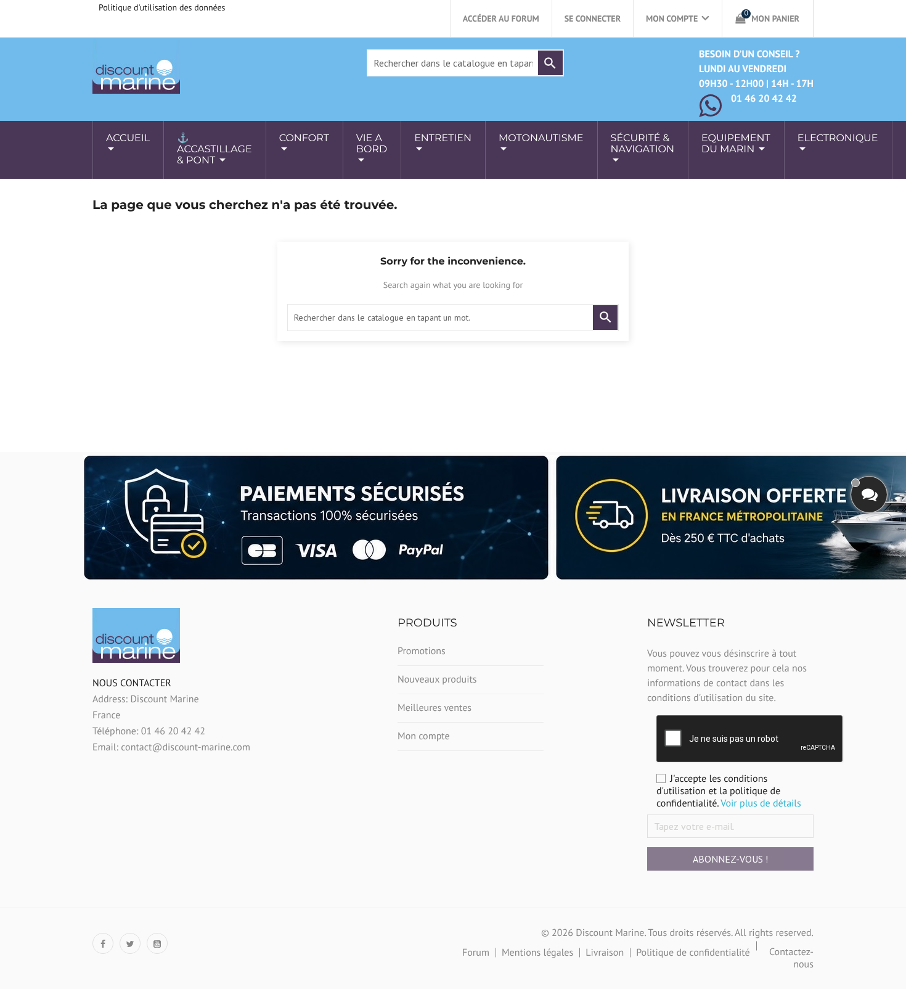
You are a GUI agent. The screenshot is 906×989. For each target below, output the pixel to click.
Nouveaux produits (437, 679)
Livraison (605, 952)
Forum (475, 952)
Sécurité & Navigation (642, 144)
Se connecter (593, 18)
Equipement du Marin (735, 144)
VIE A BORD (371, 144)
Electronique (838, 138)
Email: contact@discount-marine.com (171, 747)
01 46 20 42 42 (764, 98)
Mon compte (424, 736)
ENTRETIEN (442, 138)
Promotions (422, 651)
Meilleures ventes (434, 708)
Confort (304, 138)
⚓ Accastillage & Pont (214, 149)
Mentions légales (537, 952)
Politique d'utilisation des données (162, 7)
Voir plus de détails (760, 803)
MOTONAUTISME (541, 138)
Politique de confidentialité (693, 952)
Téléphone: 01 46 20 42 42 (148, 731)
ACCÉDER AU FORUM (501, 18)
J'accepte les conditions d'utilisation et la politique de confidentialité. (728, 791)
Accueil (128, 138)
